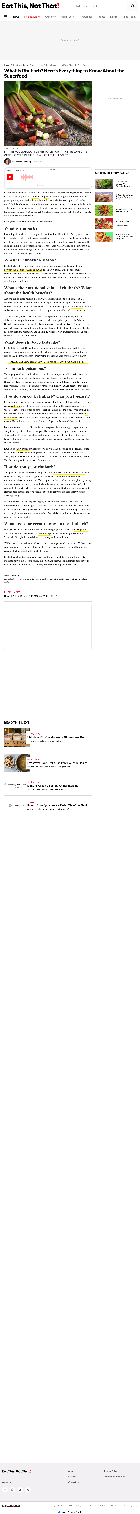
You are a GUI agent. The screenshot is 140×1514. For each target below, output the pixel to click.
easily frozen (22, 448)
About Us (72, 1471)
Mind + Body (129, 16)
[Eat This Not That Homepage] (30, 6)
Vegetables (50, 596)
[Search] (132, 6)
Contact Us (73, 1482)
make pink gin (81, 529)
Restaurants (85, 16)
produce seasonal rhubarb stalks (69, 472)
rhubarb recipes (65, 204)
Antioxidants (77, 306)
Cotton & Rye (44, 533)
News (16, 16)
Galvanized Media (68, 1506)
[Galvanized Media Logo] (11, 1506)
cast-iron (15, 405)
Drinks (113, 16)
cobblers (35, 196)
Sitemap (72, 1476)
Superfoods (33, 596)
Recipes (101, 16)
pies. (46, 196)
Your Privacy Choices (73, 1512)
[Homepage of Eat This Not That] (16, 1471)
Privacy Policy (110, 1471)
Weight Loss (67, 16)
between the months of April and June (23, 269)
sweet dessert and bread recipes (48, 238)
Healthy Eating (32, 16)
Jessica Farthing (23, 161)
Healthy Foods (13, 596)
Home (6, 65)
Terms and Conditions (114, 1476)
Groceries (50, 16)
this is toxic (34, 378)
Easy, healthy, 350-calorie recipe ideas (43, 361)
